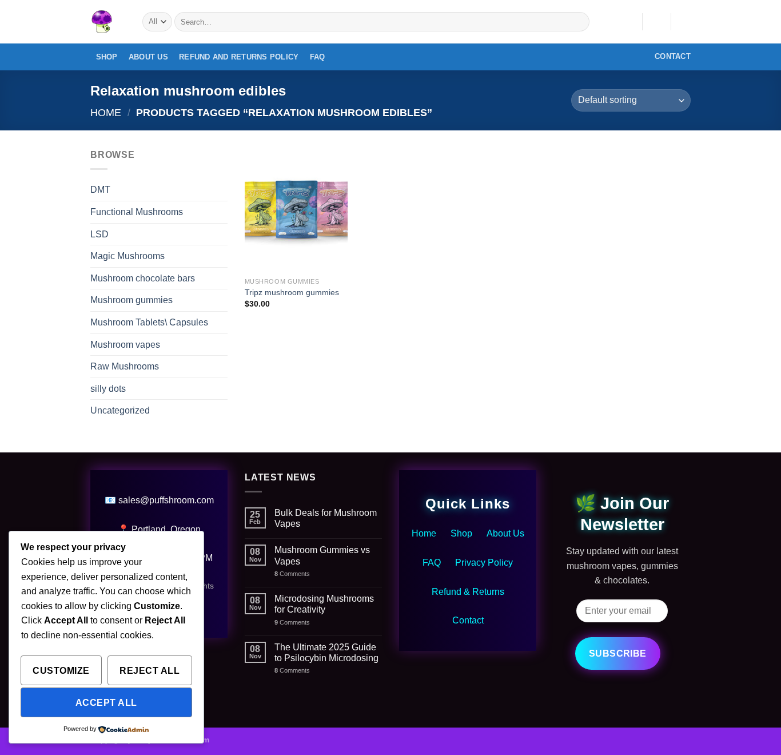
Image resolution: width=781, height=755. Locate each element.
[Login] (656, 21)
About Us (148, 57)
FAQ (317, 57)
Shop (107, 57)
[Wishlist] (628, 21)
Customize (61, 670)
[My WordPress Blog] (107, 21)
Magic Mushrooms (127, 256)
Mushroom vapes (125, 344)
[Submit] (578, 21)
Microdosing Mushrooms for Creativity (324, 604)
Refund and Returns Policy (238, 57)
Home (105, 112)
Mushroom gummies (131, 300)
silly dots (108, 389)
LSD (99, 234)
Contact (468, 620)
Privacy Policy (484, 562)
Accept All (106, 703)
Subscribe (618, 653)
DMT (100, 189)
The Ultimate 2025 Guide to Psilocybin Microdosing (326, 652)
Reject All (149, 670)
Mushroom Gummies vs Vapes (322, 555)
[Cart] (685, 21)
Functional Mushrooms (136, 212)
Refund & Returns (468, 592)
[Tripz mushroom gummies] (296, 209)
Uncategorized (120, 410)
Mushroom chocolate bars (142, 278)
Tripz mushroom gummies (292, 292)
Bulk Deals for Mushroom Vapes (325, 518)
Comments (292, 573)
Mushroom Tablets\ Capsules (149, 322)
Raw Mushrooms (124, 366)
